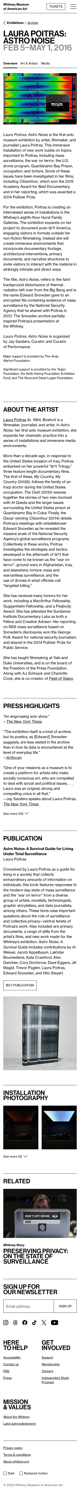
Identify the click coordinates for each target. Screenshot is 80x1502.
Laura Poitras (14, 419)
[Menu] (73, 6)
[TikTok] (34, 1323)
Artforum (14, 757)
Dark (11, 1473)
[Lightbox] (40, 98)
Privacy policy (13, 1448)
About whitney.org (16, 1461)
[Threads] (15, 1323)
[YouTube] (55, 1323)
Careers (47, 1371)
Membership (51, 1364)
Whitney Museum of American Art (16, 6)
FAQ (6, 1371)
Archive (32, 23)
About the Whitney (16, 1417)
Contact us (11, 1364)
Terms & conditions (17, 1454)
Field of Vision (61, 678)
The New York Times (24, 721)
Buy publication (20, 985)
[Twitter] (44, 1323)
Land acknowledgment (19, 1423)
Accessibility (12, 1357)
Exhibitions (15, 23)
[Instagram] (6, 1323)
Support (47, 1357)
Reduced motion (36, 1473)
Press (7, 1378)
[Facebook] (25, 1323)
